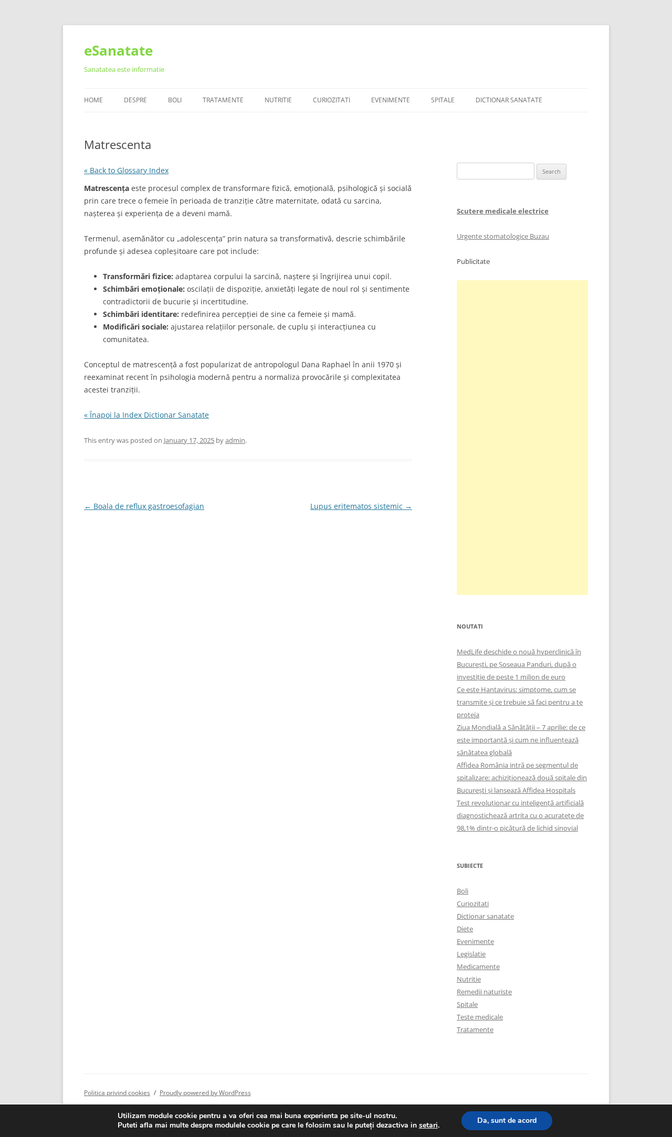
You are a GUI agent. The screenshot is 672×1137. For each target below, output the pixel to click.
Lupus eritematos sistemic (361, 506)
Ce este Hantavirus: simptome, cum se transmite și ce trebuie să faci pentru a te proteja (520, 702)
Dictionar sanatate (485, 916)
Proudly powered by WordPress (205, 1092)
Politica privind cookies (117, 1092)
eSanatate (118, 50)
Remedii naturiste (484, 991)
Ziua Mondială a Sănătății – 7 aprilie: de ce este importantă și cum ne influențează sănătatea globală (521, 739)
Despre (135, 99)
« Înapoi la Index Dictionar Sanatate (146, 415)
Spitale (443, 99)
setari (428, 1125)
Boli (175, 99)
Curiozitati (331, 99)
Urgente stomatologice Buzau (503, 236)
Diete (465, 928)
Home (93, 99)
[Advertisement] (522, 437)
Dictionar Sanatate (509, 99)
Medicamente (478, 966)
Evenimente (390, 99)
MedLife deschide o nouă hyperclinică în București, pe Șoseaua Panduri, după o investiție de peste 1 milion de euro (519, 664)
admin (235, 440)
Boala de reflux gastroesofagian (144, 506)
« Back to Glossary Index (126, 170)
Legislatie (471, 954)
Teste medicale (480, 1017)
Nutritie (278, 99)
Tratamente (223, 99)
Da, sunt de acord (507, 1120)
